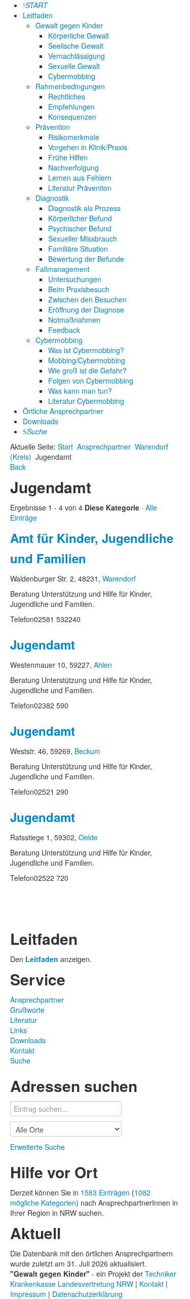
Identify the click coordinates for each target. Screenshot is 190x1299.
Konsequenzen (72, 117)
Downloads (40, 421)
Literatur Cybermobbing (86, 401)
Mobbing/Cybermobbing (86, 360)
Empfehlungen (71, 106)
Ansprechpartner (104, 446)
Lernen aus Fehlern (79, 178)
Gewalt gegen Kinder (69, 25)
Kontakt (22, 1050)
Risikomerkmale (73, 137)
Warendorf (119, 578)
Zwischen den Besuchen (87, 299)
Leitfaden (38, 15)
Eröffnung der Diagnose (86, 309)
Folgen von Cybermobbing (90, 380)
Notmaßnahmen (74, 320)
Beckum (87, 751)
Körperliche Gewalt (78, 35)
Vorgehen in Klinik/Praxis (87, 147)
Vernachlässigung (76, 56)
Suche (20, 1060)
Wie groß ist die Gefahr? (87, 370)
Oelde (88, 837)
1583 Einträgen (105, 1192)
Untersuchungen (74, 279)
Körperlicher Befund (80, 218)
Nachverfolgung (73, 167)
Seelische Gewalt (75, 46)
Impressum (29, 1294)
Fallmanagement (62, 269)
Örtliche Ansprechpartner (63, 411)
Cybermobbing (71, 76)
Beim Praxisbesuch (78, 289)
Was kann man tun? (80, 391)
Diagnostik (52, 198)
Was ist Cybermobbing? (86, 350)
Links (18, 1030)
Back (18, 467)
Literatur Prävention (79, 188)
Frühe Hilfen (68, 157)
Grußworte (27, 1010)
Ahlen (103, 665)
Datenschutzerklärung (87, 1294)
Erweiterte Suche (37, 1147)
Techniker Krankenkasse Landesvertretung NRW (93, 1279)
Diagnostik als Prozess (84, 208)
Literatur (23, 1020)
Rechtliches (66, 96)
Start (65, 446)
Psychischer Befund (79, 228)
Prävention (52, 127)
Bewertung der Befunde (86, 259)
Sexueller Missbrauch (82, 238)
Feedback (64, 330)
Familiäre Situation (78, 249)
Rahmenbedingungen (70, 86)
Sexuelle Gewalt (74, 66)
